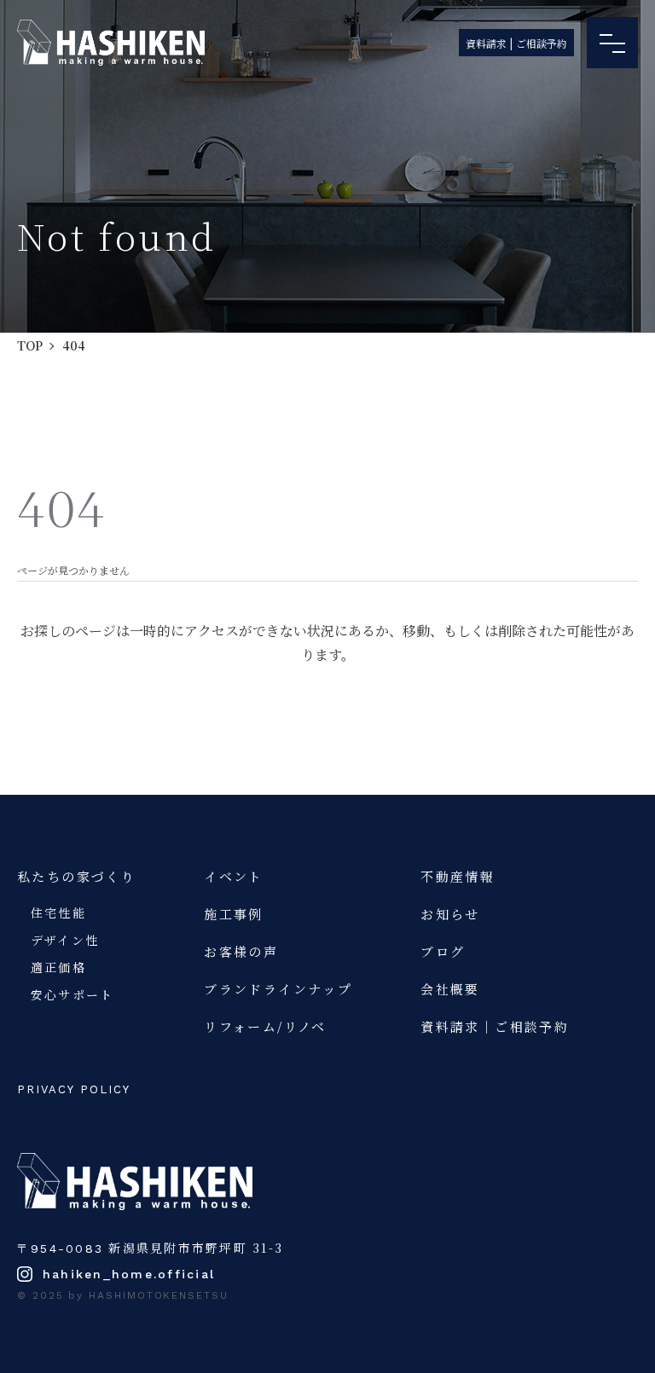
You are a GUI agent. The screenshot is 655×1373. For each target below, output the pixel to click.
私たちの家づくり (76, 876)
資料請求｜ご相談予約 (494, 1026)
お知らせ (450, 914)
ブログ (442, 951)
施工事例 (234, 914)
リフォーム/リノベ (265, 1026)
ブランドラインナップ (278, 989)
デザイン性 (65, 939)
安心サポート (72, 994)
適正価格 (58, 967)
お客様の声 (241, 951)
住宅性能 (58, 912)
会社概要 (450, 989)
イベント (234, 876)
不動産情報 (457, 876)
